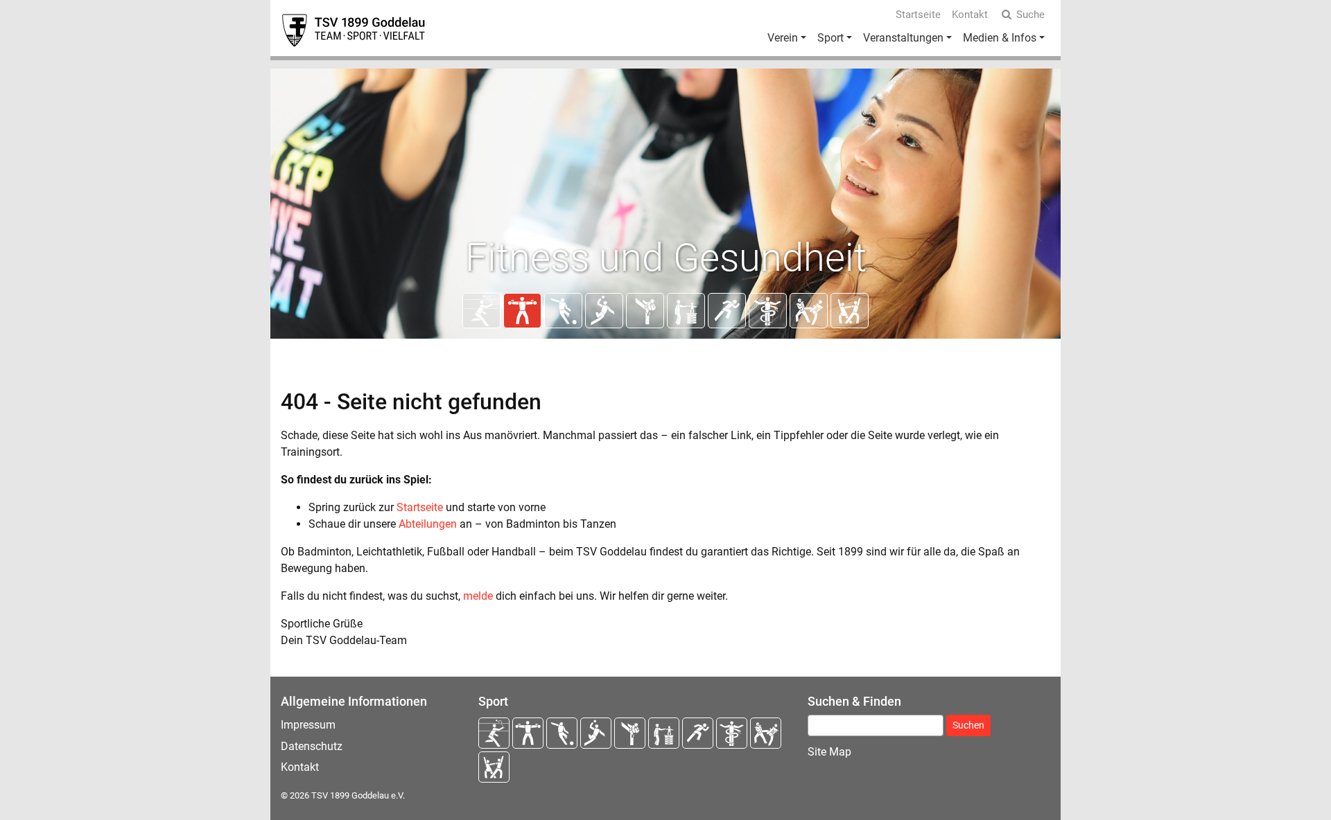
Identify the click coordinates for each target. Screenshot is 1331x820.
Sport (830, 37)
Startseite (918, 14)
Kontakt (970, 14)
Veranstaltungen (903, 37)
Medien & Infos (999, 37)
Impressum (308, 724)
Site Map (829, 751)
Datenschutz (311, 746)
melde (478, 596)
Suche (1030, 14)
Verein (782, 37)
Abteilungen (428, 524)
